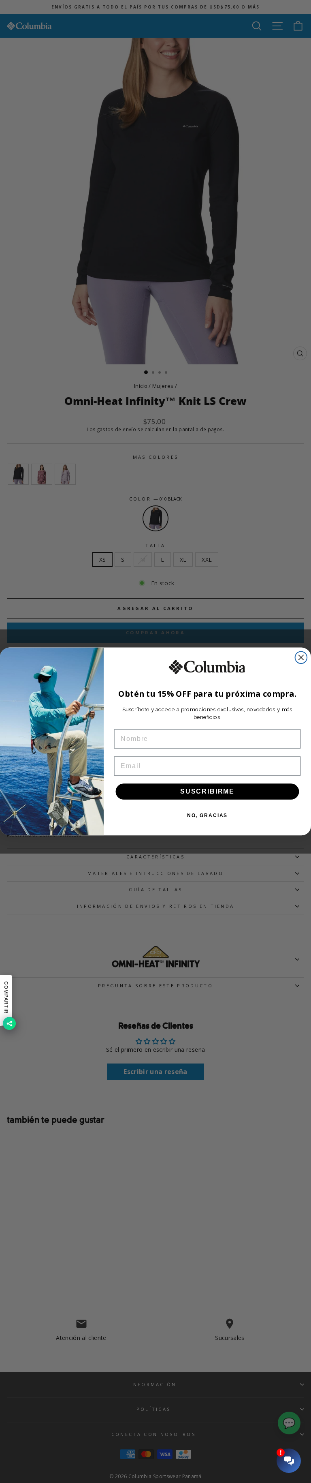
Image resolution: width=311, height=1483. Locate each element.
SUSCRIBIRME (207, 791)
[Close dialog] (301, 658)
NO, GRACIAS (207, 815)
